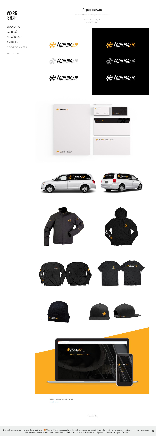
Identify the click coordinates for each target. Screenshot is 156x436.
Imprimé (12, 32)
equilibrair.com (54, 402)
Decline (125, 432)
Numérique (14, 37)
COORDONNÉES (17, 47)
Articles (12, 42)
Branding (13, 27)
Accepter (117, 432)
